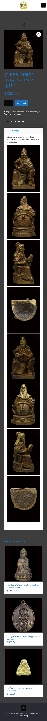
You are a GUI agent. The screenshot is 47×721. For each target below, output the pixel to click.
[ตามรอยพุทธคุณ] (23, 5)
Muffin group (23, 716)
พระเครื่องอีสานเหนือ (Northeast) (25, 112)
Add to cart (21, 103)
